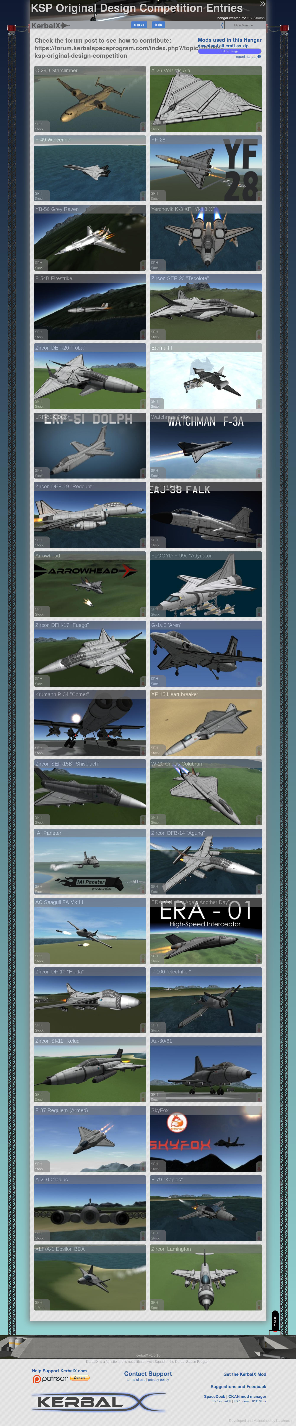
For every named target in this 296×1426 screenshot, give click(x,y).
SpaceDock (214, 1396)
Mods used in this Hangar (230, 39)
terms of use (136, 1379)
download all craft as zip (223, 45)
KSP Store (259, 1401)
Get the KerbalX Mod (244, 1374)
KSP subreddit (221, 1401)
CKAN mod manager (247, 1396)
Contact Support (148, 1373)
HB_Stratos (256, 18)
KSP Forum (242, 1401)
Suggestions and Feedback (238, 1386)
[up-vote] (143, 125)
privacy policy (158, 1379)
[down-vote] (143, 129)
